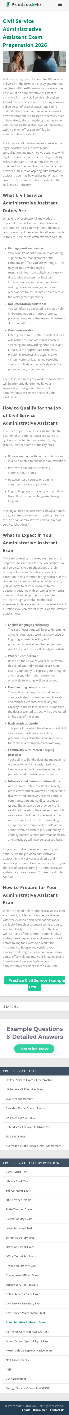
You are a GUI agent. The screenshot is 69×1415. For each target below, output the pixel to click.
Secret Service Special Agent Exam (28, 1341)
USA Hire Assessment (20, 1099)
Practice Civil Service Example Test (36, 983)
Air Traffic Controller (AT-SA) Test (27, 1332)
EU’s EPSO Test (15, 1136)
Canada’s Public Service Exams (25, 1108)
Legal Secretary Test (19, 1228)
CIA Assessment (16, 1379)
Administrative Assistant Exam (26, 1322)
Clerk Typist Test (17, 1172)
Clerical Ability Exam (19, 1219)
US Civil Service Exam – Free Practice (29, 1080)
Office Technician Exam (21, 1256)
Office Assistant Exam (20, 1247)
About (26, 1410)
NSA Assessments (17, 1360)
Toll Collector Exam (18, 1190)
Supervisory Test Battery (22, 1284)
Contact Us (57, 1410)
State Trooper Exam (19, 1209)
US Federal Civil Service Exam (25, 1089)
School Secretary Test (20, 1237)
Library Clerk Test (17, 1181)
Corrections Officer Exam (22, 1275)
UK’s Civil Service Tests (20, 1117)
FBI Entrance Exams (18, 1200)
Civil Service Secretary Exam (24, 1303)
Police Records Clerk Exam (23, 1294)
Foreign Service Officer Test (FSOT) (28, 1388)
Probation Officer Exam (21, 1266)
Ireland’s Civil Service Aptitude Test (29, 1127)
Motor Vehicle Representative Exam (29, 1350)
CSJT (8, 1369)
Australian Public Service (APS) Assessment (34, 1146)
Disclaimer (40, 1410)
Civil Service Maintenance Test (25, 1313)
